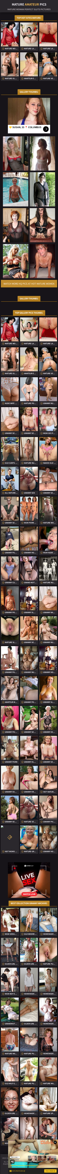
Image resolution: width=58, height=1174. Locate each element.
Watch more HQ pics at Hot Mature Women (29, 283)
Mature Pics (29, 4)
